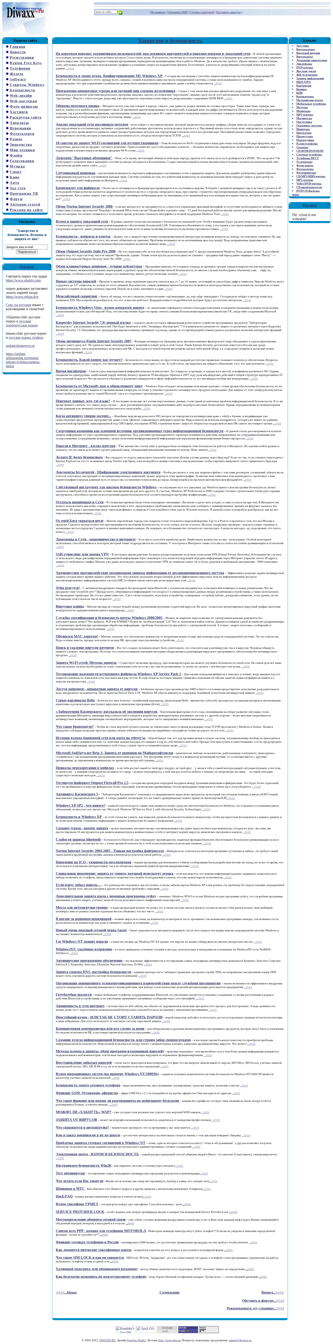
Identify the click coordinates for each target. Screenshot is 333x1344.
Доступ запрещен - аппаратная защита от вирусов (97, 689)
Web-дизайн (21, 95)
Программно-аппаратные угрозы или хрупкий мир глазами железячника (115, 91)
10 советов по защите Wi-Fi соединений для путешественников (107, 143)
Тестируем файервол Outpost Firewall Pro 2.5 (92, 783)
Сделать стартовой (202, 12)
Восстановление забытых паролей (84, 1062)
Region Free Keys (26, 63)
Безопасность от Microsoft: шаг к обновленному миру (99, 386)
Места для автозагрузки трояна (82, 907)
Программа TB (24, 193)
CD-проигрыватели (309, 187)
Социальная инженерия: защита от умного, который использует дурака (114, 873)
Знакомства (21, 144)
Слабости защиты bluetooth (78, 839)
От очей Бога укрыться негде (80, 521)
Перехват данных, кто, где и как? (83, 401)
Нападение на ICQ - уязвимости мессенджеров (93, 862)
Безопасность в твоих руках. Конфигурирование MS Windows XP (109, 76)
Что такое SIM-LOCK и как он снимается (90, 1257)
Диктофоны (304, 64)
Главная (17, 47)
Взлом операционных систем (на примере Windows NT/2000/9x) (107, 1074)
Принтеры (303, 129)
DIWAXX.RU (107, 1340)
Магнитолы (304, 118)
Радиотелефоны (307, 143)
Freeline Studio (136, 1340)
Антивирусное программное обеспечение (89, 960)
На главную (158, 12)
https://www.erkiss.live (22, 297)
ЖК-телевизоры (307, 74)
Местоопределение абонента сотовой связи (90, 1219)
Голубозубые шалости (74, 994)
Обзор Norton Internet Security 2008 (84, 206)
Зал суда (18, 188)
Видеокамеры (305, 49)
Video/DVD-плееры (308, 183)
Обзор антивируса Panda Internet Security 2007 (93, 341)
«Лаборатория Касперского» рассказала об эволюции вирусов (106, 711)
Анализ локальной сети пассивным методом (92, 124)
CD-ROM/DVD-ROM (309, 151)
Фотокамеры (305, 169)
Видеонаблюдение (308, 53)
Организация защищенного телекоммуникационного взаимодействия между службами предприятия (138, 983)
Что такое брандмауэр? (75, 726)
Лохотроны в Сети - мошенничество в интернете (96, 539)
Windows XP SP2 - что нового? (80, 805)
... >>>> (256, 786)
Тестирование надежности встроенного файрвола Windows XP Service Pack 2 (118, 674)
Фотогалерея (22, 134)
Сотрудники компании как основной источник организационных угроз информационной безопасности (139, 431)
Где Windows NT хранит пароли (82, 941)
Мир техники (22, 150)
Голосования (22, 161)
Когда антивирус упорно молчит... (83, 416)
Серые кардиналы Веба (75, 700)
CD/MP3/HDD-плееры (310, 176)
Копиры (301, 89)
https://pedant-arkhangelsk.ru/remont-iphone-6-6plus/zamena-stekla (23, 360)
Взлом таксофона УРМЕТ (77, 1204)
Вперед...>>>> (272, 1292)
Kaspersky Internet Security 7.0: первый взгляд (93, 322)
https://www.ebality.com (23, 280)
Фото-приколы (24, 106)
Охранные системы (309, 125)
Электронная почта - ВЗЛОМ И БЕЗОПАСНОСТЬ (97, 1154)
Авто (14, 183)
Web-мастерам (23, 101)
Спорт (16, 172)
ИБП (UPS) (303, 82)
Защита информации (310, 78)
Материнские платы (309, 100)
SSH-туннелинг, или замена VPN (82, 554)
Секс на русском (18, 305)
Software (18, 79)
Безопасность (22, 90)
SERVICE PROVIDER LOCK (80, 1212)
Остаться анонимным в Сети (80, 502)
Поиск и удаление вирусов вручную (85, 648)
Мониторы (303, 111)
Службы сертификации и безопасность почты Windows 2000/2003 (109, 618)
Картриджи (303, 85)
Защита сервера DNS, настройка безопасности (93, 972)
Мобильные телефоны (311, 103)
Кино (14, 177)
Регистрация (22, 57)
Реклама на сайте (26, 210)
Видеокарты (304, 56)
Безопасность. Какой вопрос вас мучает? (89, 360)
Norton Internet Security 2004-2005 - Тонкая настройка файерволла (110, 851)
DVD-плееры (304, 67)
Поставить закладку (228, 12)
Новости (18, 52)
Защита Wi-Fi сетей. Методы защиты (86, 663)
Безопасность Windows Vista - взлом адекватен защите (100, 307)
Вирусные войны (70, 606)
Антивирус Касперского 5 (77, 794)
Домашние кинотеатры (311, 60)
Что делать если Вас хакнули (79, 1181)
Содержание (169, 1292)
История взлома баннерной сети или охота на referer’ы (100, 738)
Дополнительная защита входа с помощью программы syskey (106, 896)
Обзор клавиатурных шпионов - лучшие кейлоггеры (99, 266)
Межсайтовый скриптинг (77, 296)
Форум (16, 199)
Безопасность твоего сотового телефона (88, 1085)
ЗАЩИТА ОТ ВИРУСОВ (76, 1120)
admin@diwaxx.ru (240, 1340)
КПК (299, 93)
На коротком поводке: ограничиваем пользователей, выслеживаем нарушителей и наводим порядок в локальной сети (153, 54)
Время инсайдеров (71, 371)
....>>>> (69, 531)
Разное (16, 139)
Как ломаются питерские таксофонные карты (94, 1250)
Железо (16, 74)
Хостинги (19, 112)
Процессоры (304, 136)
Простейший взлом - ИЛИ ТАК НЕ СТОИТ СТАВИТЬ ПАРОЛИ (109, 1017)
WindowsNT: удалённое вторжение (84, 949)
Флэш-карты (304, 165)
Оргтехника (304, 122)
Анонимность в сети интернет (80, 1006)
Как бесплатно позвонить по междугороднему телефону (101, 1276)
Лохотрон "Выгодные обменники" (84, 158)
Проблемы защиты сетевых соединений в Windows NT (100, 1143)
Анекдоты (19, 123)
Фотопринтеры (306, 172)
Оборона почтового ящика (77, 106)
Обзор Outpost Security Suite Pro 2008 (86, 251)
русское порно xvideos (26, 337)
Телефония (20, 68)
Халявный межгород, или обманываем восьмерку (97, 1269)
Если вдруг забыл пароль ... (78, 885)
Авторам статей (25, 204)
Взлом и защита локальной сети (82, 221)
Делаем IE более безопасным (79, 457)
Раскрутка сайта (25, 117)
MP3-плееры (304, 114)
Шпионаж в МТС (70, 1189)
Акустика (302, 45)
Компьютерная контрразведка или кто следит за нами (100, 1028)
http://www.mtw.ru (169, 1340)
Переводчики (305, 140)
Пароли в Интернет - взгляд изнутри (85, 446)
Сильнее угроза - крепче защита (82, 828)
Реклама (27, 267)
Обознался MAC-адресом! (77, 636)
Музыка (17, 166)
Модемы (302, 107)
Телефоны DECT (307, 158)
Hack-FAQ (64, 1196)
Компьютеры (305, 96)
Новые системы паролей (76, 281)
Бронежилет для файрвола (78, 188)
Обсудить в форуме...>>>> (263, 1301)
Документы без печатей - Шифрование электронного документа (108, 472)
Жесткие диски (306, 71)
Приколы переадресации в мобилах (85, 768)
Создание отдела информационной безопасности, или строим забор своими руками (123, 1040)
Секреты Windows (27, 85)
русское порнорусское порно (22, 323)
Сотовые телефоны (309, 154)
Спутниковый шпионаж (76, 173)
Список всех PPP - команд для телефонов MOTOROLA (101, 1231)
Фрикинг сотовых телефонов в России (87, 1242)
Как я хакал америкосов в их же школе (88, 1135)
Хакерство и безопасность (170, 41)
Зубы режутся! (68, 588)
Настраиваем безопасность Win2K (83, 1165)
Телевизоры (304, 161)
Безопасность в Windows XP (79, 817)
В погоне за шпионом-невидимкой (83, 919)
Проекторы (303, 132)
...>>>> (70, 68)
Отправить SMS (177, 12)
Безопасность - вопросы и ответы (83, 236)
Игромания (20, 128)
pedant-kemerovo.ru (20, 346)
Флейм (16, 155)
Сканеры (302, 147)
